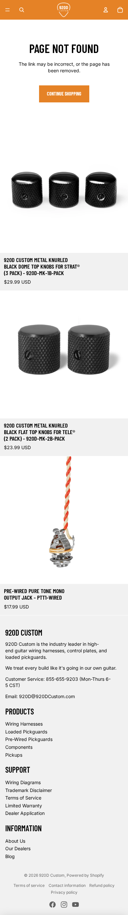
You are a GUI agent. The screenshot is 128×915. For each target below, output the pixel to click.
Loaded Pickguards (26, 731)
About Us (15, 841)
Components (18, 747)
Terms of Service (23, 798)
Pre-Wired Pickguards (29, 739)
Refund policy (102, 885)
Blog (10, 856)
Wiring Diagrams (23, 782)
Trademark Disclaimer (28, 790)
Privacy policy (64, 892)
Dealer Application (25, 813)
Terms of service (29, 885)
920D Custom (52, 875)
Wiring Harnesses (24, 724)
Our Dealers (18, 848)
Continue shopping (64, 94)
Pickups (13, 755)
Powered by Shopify (85, 875)
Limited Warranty (23, 805)
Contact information (67, 885)
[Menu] (7, 9)
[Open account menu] (105, 10)
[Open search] (21, 10)
